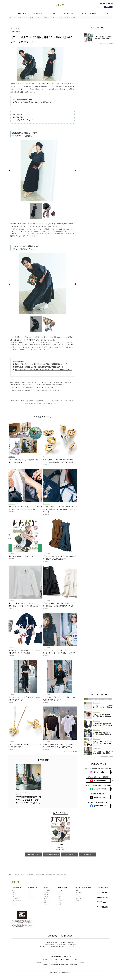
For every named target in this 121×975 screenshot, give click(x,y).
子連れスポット (48, 892)
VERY (51, 959)
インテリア (61, 892)
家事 (60, 898)
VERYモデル (79, 896)
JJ (40, 959)
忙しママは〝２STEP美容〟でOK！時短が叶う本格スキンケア (36, 102)
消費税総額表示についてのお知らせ (60, 936)
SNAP (66, 17)
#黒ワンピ (24, 400)
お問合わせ (63, 946)
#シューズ (51, 400)
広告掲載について (44, 946)
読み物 (77, 900)
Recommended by (68, 751)
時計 (33, 17)
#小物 (57, 400)
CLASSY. (45, 959)
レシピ (60, 890)
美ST (67, 959)
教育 (45, 902)
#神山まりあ (42, 400)
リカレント (78, 898)
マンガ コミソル (73, 962)
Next (75, 171)
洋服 (37, 17)
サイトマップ (73, 944)
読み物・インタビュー (89, 13)
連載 (77, 890)
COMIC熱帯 (55, 962)
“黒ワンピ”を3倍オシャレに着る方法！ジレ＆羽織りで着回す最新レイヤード (41, 364)
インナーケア (31, 898)
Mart (62, 959)
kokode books (64, 964)
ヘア (29, 894)
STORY (57, 959)
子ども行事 (46, 900)
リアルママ (46, 904)
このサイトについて (49, 944)
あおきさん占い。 (103, 888)
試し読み (69, 854)
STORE (63, 942)
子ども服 (46, 896)
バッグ (19, 17)
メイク (30, 890)
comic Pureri (63, 962)
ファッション (21, 13)
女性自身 (39, 962)
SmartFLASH (46, 962)
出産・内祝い (47, 894)
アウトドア (61, 894)
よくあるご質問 (54, 946)
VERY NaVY (101, 902)
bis (72, 959)
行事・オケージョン (57, 17)
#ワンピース (63, 400)
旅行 (60, 896)
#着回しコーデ (33, 400)
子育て (53, 13)
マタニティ (73, 17)
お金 (60, 902)
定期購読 (87, 854)
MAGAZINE (49, 942)
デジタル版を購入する (51, 854)
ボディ (30, 896)
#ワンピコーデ (15, 400)
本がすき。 (81, 962)
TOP (10, 874)
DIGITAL (57, 942)
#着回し (71, 400)
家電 (60, 904)
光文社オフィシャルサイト (75, 946)
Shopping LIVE (102, 897)
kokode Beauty (54, 964)
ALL (10, 17)
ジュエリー (26, 17)
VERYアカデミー (80, 894)
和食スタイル (78, 959)
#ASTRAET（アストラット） (51, 403)
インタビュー (79, 892)
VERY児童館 (47, 890)
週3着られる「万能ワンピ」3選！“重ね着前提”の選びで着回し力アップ (39, 367)
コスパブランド (45, 17)
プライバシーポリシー (62, 944)
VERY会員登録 (102, 907)
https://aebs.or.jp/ (28, 926)
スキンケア (31, 892)
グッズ (45, 898)
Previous (9, 171)
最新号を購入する (33, 854)
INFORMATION (70, 942)
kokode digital (74, 964)
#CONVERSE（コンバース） (33, 403)
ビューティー (38, 13)
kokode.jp (45, 964)
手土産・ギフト (62, 900)
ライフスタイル (68, 13)
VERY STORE (102, 892)
